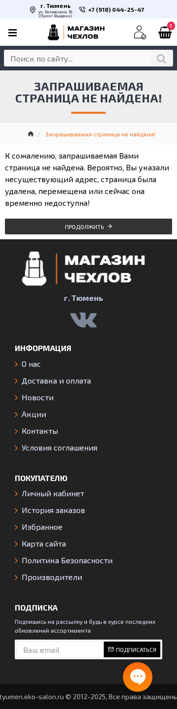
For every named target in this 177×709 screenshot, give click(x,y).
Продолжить (84, 226)
